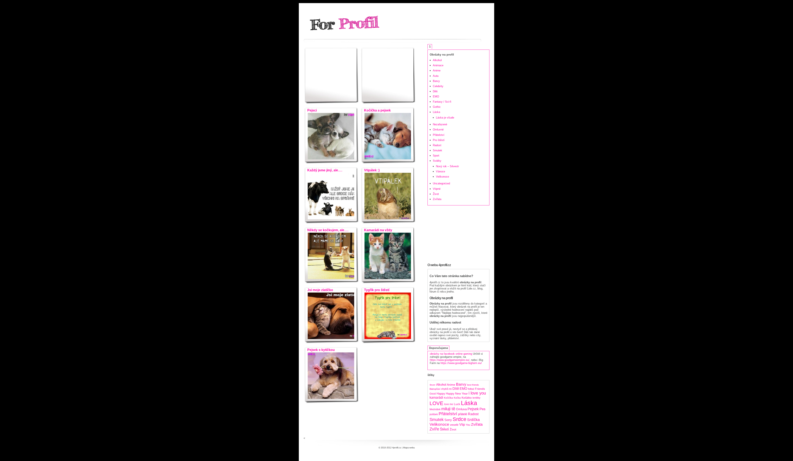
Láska (436, 112)
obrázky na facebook (442, 353)
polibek (434, 414)
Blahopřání (435, 389)
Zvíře (434, 429)
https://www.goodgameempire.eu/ (449, 359)
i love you (477, 393)
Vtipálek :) (371, 170)
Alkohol (437, 60)
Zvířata (437, 199)
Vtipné (436, 188)
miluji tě (448, 408)
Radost (437, 145)
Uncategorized (441, 183)
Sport (436, 155)
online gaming (464, 353)
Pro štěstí (439, 140)
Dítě (455, 389)
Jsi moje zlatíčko (319, 290)
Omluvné (438, 129)
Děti (435, 91)
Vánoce (440, 171)
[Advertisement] (331, 78)
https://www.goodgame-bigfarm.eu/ (461, 363)
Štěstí (444, 429)
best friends (473, 385)
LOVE (436, 403)
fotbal (471, 389)
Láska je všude (445, 117)
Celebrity (438, 86)
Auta (435, 75)
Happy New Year (457, 393)
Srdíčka (473, 420)
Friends (480, 388)
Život (436, 194)
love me (448, 404)
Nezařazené (440, 124)
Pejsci (311, 110)
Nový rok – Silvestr (447, 166)
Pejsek (473, 409)
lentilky (476, 397)
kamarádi (436, 397)
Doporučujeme (438, 348)
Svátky (437, 160)
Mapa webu (409, 447)
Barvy (436, 81)
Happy (441, 393)
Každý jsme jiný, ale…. (324, 170)
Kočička (448, 397)
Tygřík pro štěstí (375, 290)
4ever (432, 385)
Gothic (437, 106)
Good (433, 393)
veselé (454, 424)
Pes (483, 409)
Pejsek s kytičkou (320, 350)
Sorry (448, 420)
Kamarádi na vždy (377, 230)
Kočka (457, 397)
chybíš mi (446, 389)
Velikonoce (442, 176)
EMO (436, 96)
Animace (438, 65)
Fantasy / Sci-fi (442, 101)
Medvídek (435, 409)
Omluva (461, 409)
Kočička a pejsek (376, 110)
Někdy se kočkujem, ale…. (327, 230)
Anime (436, 70)
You (468, 424)
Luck (457, 404)
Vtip (462, 424)
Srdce (459, 419)
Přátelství (438, 134)
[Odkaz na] (331, 158)
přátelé (462, 414)
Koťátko (467, 397)
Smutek (437, 150)
